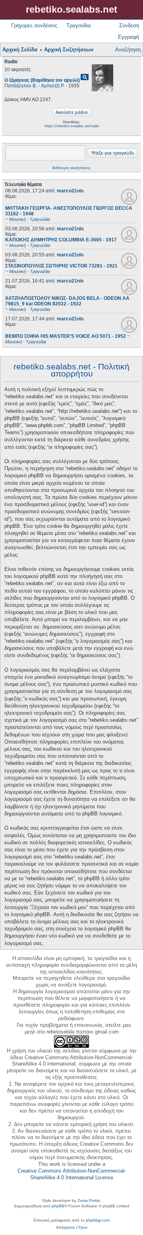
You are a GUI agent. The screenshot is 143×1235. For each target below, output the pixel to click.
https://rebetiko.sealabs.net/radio (71, 126)
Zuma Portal (88, 1200)
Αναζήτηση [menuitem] (128, 50)
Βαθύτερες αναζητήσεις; (71, 168)
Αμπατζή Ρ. (52, 85)
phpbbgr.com (98, 1220)
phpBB (58, 1206)
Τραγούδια (78, 25)
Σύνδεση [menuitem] (129, 25)
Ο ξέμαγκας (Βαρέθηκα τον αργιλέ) (42, 80)
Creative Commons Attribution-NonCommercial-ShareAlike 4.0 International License (71, 1174)
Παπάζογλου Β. (20, 85)
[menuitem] (65, 1227)
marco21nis (70, 191)
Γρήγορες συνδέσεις (34, 25)
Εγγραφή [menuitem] (128, 37)
